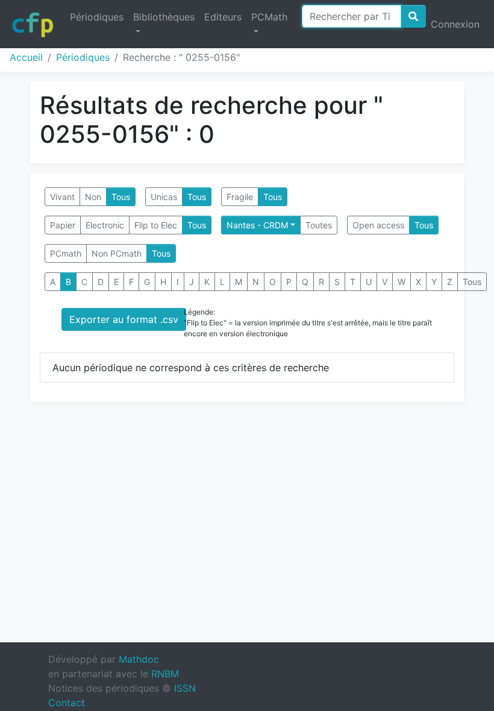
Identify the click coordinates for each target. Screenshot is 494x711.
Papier (62, 225)
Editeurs (223, 17)
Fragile (240, 197)
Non (93, 197)
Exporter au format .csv (123, 319)
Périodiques (97, 17)
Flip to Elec (155, 225)
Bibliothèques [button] (164, 17)
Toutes (318, 225)
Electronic (105, 225)
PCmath (65, 253)
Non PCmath (117, 253)
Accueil (26, 57)
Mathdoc (139, 659)
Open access (378, 225)
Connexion (455, 24)
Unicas (164, 197)
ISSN (185, 688)
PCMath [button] (269, 17)
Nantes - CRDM (257, 225)
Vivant (62, 197)
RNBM (165, 674)
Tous (120, 197)
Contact (66, 703)
